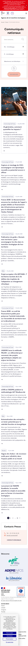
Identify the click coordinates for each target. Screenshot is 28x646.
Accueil (2, 22)
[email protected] (12, 535)
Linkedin (3, 607)
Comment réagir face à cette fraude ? (14, 9)
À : (5, 55)
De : (5, 48)
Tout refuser (10, 636)
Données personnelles (20, 631)
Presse (6, 22)
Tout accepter (9, 632)
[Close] (26, 5)
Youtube (3, 611)
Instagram (3, 609)
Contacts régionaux (14, 540)
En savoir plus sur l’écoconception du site (11, 600)
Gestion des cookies (20, 638)
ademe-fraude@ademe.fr (10, 8)
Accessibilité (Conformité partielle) (20, 635)
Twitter (3, 605)
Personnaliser (9, 639)
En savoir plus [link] (9, 642)
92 (17, 518)
